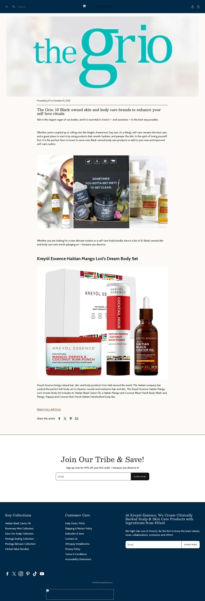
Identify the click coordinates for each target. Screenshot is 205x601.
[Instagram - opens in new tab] (21, 574)
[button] (6, 6)
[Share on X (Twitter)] (65, 418)
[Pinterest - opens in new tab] (28, 574)
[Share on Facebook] (59, 418)
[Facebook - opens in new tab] (7, 574)
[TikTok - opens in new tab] (35, 574)
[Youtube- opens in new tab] (42, 574)
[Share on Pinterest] (70, 418)
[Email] (76, 418)
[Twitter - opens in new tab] (14, 574)
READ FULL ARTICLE (49, 409)
